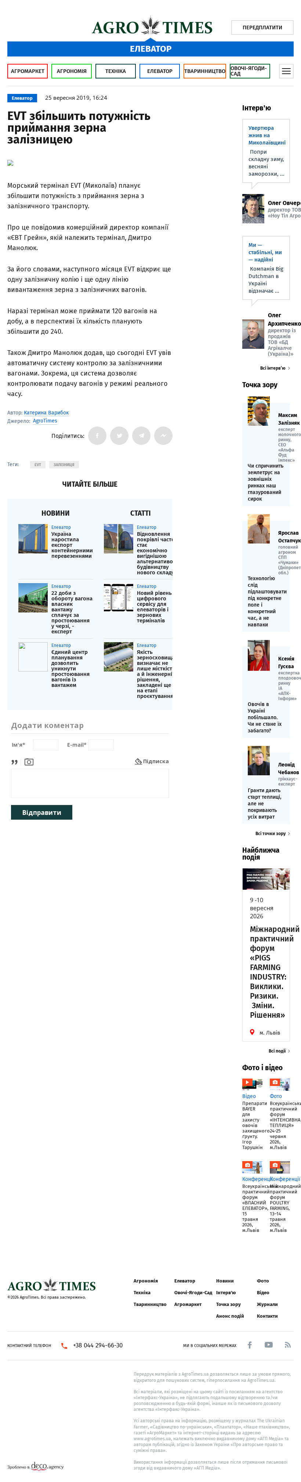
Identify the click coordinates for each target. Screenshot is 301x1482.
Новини (225, 1281)
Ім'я (18, 745)
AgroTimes (45, 421)
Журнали (267, 1304)
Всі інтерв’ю (273, 368)
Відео (263, 1292)
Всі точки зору (270, 833)
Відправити (41, 812)
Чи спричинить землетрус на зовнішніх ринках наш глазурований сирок (265, 482)
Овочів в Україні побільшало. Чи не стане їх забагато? (265, 717)
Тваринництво (204, 71)
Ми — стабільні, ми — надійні (265, 252)
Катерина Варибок (46, 413)
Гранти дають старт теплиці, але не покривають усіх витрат (264, 803)
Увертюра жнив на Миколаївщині (267, 135)
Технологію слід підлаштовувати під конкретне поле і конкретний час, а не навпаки (266, 601)
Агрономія (72, 71)
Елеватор (160, 71)
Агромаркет (27, 71)
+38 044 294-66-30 (98, 1345)
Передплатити (262, 27)
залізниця (64, 464)
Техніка (115, 71)
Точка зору (228, 1304)
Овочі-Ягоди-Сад (249, 71)
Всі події (277, 1051)
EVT (38, 464)
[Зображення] (29, 761)
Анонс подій (230, 1316)
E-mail (77, 745)
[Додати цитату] (16, 761)
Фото (263, 1281)
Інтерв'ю (226, 1292)
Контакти (267, 1316)
